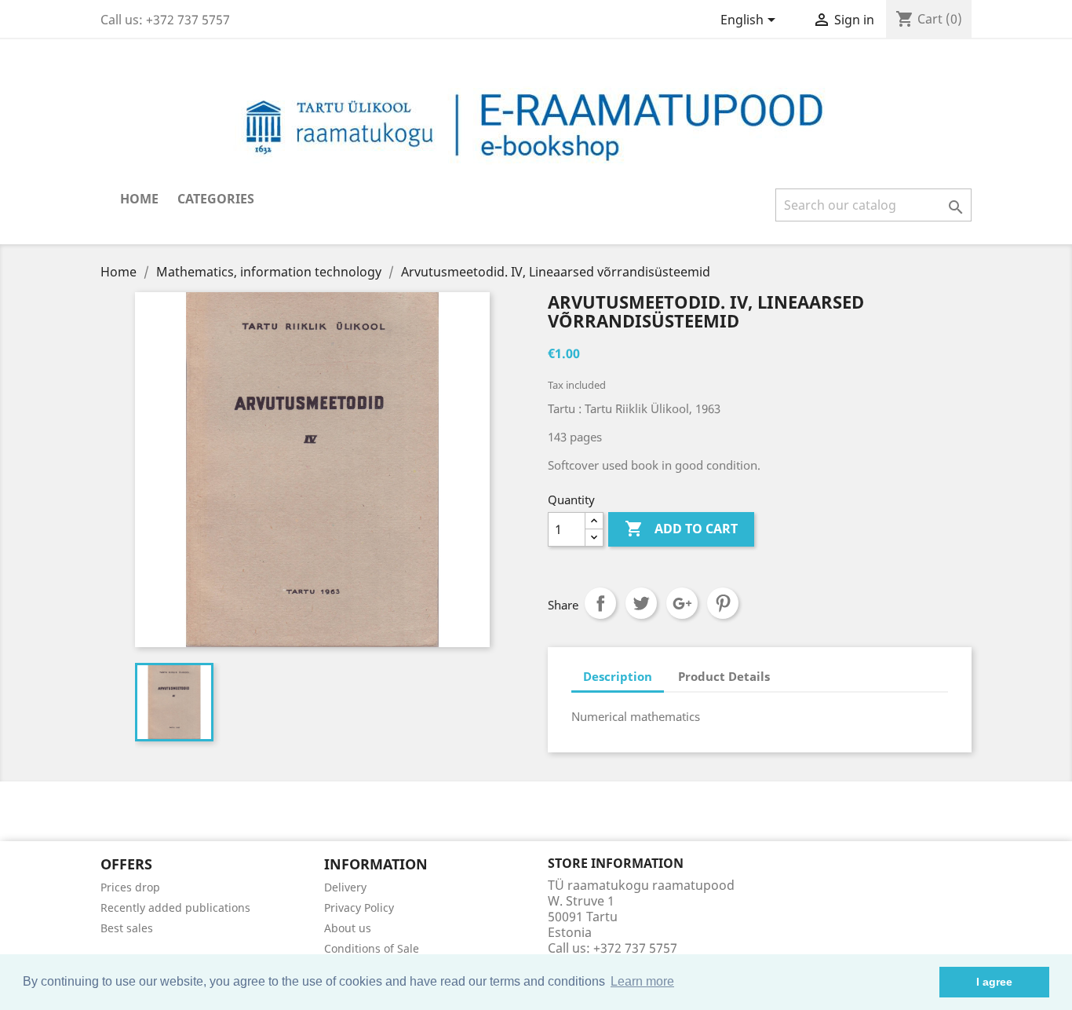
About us (347, 927)
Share (600, 603)
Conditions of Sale (371, 948)
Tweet (641, 603)
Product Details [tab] (724, 676)
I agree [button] (994, 981)
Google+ (682, 603)
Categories (215, 198)
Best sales (126, 927)
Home (139, 198)
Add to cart (681, 528)
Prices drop (130, 887)
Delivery (345, 887)
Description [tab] (617, 676)
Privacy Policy (359, 907)
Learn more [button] (642, 981)
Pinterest (722, 603)
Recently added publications (175, 907)
